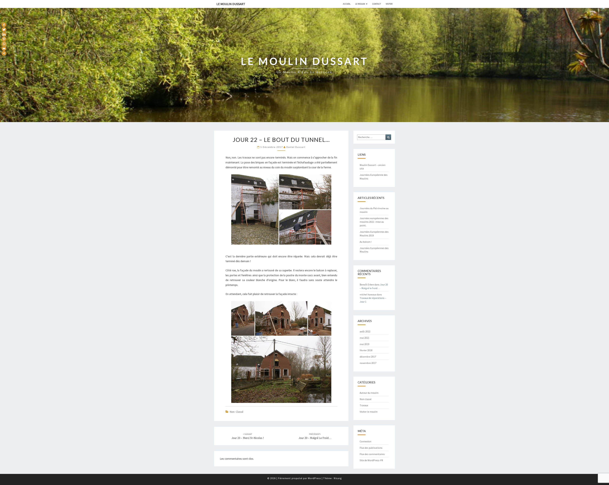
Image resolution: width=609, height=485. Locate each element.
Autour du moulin (369, 392)
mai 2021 (364, 337)
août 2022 (365, 331)
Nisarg (338, 478)
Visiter (389, 3)
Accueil (346, 3)
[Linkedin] (4, 34)
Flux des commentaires (372, 454)
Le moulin (360, 3)
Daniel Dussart (295, 147)
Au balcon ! (365, 241)
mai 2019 (364, 344)
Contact (376, 3)
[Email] (4, 48)
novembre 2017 (368, 363)
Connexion (365, 441)
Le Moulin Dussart (230, 4)
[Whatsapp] (4, 43)
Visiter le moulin (368, 411)
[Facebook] (4, 24)
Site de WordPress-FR (371, 460)
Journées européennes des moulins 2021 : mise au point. (374, 222)
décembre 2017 (368, 356)
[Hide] (3, 58)
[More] (4, 53)
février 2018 (366, 350)
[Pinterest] (4, 39)
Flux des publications (371, 447)
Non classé (236, 412)
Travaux (364, 405)
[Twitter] (4, 29)
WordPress (314, 478)
